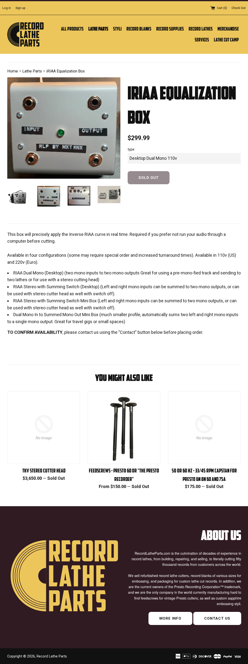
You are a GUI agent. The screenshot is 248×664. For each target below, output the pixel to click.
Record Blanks (138, 29)
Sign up (20, 8)
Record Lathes (201, 29)
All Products (72, 29)
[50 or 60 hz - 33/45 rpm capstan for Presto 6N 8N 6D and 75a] (204, 427)
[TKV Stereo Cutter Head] (43, 427)
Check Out (239, 8)
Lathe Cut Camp (226, 40)
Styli (117, 29)
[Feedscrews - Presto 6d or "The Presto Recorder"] (123, 427)
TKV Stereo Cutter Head (43, 470)
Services (202, 40)
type (131, 149)
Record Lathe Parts (52, 656)
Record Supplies (170, 29)
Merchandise (228, 29)
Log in (6, 8)
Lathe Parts (98, 29)
